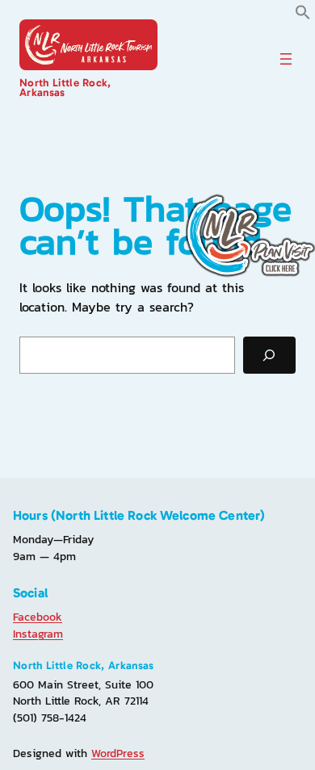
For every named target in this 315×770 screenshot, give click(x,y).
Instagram (38, 634)
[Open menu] (286, 59)
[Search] (269, 356)
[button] (303, 15)
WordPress (118, 753)
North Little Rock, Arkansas (65, 87)
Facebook (37, 617)
